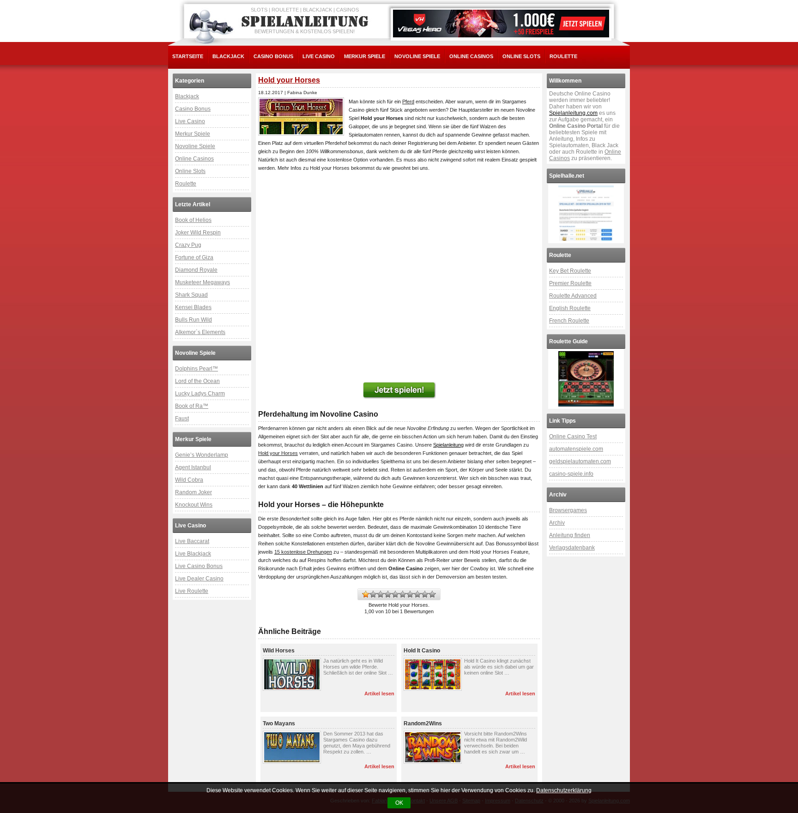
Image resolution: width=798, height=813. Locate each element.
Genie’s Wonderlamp (201, 455)
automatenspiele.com (576, 449)
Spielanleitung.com (573, 113)
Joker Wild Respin (198, 232)
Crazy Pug (188, 245)
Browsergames (568, 510)
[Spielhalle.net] (586, 213)
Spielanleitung (448, 445)
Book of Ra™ (191, 406)
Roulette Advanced (573, 296)
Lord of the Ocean (197, 381)
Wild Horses (279, 650)
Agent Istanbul (193, 467)
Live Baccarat (192, 541)
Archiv (557, 523)
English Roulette (570, 308)
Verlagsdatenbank (572, 547)
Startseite (187, 56)
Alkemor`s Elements (200, 332)
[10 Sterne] (432, 594)
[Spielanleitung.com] (307, 21)
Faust (182, 418)
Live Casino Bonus (199, 566)
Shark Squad (191, 295)
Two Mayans (279, 723)
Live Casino (318, 56)
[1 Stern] (365, 594)
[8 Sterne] (417, 594)
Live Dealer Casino (199, 578)
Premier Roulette (570, 283)
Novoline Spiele (417, 56)
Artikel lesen (379, 693)
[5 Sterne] (395, 594)
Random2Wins (423, 723)
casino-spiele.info (571, 474)
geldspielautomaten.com (580, 461)
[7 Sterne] (410, 594)
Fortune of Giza (194, 257)
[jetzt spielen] (399, 390)
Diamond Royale (196, 270)
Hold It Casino (422, 650)
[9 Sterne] (425, 594)
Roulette (563, 56)
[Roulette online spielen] (586, 379)
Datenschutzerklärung (564, 790)
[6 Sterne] (402, 594)
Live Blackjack (193, 553)
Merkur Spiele (364, 56)
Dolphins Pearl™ (196, 368)
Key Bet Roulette (570, 271)
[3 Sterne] (380, 594)
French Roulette (569, 320)
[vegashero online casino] (501, 23)
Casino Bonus (273, 56)
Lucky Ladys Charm (200, 393)
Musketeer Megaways (202, 282)
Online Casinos (471, 56)
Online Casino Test (573, 436)
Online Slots (521, 56)
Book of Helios (193, 220)
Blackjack (228, 56)
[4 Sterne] (388, 594)
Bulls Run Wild (193, 320)
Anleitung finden (569, 535)
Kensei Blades (193, 307)
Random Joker (193, 492)
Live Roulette (191, 591)
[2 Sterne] (373, 594)
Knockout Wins (193, 505)
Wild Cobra (189, 480)
